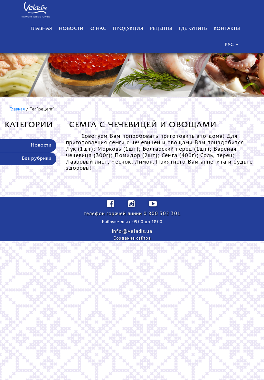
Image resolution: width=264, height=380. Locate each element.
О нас (98, 29)
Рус (229, 45)
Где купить (193, 29)
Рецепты (161, 29)
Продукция (128, 29)
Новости (71, 29)
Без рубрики (37, 159)
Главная (41, 29)
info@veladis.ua (132, 231)
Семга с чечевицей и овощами (143, 125)
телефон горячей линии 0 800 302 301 (132, 213)
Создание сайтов (132, 238)
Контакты (227, 29)
